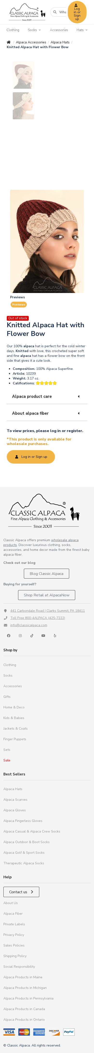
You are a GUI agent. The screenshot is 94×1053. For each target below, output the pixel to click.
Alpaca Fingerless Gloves (22, 821)
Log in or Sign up (77, 14)
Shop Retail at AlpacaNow (46, 595)
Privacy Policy (13, 935)
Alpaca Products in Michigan (25, 988)
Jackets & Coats (15, 728)
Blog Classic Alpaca (46, 573)
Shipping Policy (15, 956)
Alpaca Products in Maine (22, 977)
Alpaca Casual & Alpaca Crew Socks (31, 831)
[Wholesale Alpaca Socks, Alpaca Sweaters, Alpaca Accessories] (27, 23)
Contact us (18, 892)
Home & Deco (14, 707)
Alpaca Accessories (31, 42)
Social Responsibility (19, 966)
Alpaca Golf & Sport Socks (24, 852)
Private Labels (14, 924)
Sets (6, 749)
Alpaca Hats (60, 42)
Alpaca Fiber (13, 913)
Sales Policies (14, 945)
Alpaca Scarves (15, 799)
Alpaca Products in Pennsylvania (28, 998)
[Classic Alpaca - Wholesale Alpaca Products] (47, 510)
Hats (80, 30)
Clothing (13, 30)
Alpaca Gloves (14, 810)
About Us (10, 903)
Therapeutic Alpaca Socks (23, 863)
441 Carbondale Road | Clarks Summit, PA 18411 (47, 610)
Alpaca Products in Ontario (24, 1019)
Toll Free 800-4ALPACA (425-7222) (37, 618)
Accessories (59, 30)
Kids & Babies (13, 718)
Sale (6, 760)
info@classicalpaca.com (28, 625)
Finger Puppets (14, 739)
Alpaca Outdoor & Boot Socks (26, 842)
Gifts (7, 696)
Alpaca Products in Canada (24, 1009)
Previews (18, 305)
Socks (32, 30)
